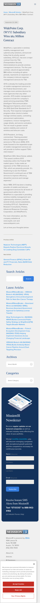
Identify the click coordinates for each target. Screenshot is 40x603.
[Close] (34, 564)
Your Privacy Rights (18, 596)
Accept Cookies (18, 584)
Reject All (18, 590)
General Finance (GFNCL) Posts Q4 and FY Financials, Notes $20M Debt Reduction (18, 262)
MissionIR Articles (15, 12)
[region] (18, 582)
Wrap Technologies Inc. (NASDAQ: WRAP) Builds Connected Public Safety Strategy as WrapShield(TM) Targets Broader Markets (19, 321)
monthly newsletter (19, 439)
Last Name (9, 471)
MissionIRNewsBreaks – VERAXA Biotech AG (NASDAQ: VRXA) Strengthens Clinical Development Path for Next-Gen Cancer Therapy (19, 295)
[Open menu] (35, 4)
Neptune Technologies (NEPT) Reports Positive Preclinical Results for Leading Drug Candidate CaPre (17, 247)
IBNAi (27, 538)
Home (6, 12)
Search (28, 279)
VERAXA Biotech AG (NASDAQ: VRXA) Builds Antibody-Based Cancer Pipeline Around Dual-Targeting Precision (18, 346)
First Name (9, 462)
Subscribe (12, 489)
